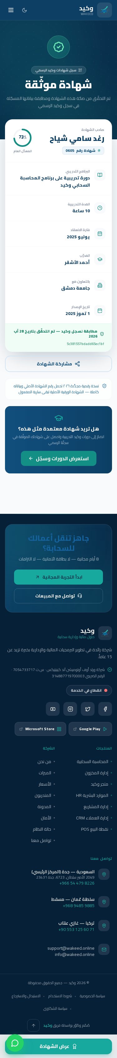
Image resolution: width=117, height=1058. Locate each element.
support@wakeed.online (71, 948)
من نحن (44, 761)
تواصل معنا (41, 840)
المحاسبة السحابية (92, 761)
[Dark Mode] (24, 10)
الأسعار (45, 784)
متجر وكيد (99, 784)
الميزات (45, 773)
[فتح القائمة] (11, 10)
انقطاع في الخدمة (86, 690)
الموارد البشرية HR (92, 795)
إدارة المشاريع (96, 807)
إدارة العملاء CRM (92, 818)
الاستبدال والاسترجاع (26, 995)
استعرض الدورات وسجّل (62, 458)
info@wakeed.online (75, 954)
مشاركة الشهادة (54, 364)
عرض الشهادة (54, 1046)
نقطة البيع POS (94, 829)
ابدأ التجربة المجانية (62, 577)
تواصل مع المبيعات (55, 596)
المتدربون (43, 795)
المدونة (44, 807)
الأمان (46, 818)
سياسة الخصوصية (92, 995)
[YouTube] (53, 709)
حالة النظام (42, 829)
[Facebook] (105, 709)
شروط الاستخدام (60, 995)
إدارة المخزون (96, 773)
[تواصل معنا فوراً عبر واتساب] (15, 1043)
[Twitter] (88, 709)
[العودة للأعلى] (33, 1025)
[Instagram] (70, 709)
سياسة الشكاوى (55, 1008)
